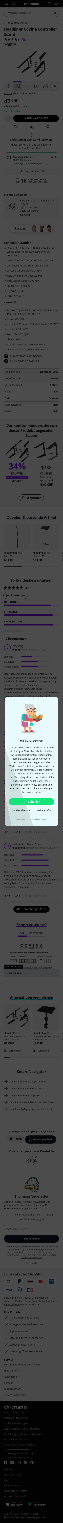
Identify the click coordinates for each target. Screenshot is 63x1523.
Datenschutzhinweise (38, 819)
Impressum (20, 819)
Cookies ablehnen (21, 810)
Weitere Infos (44, 810)
